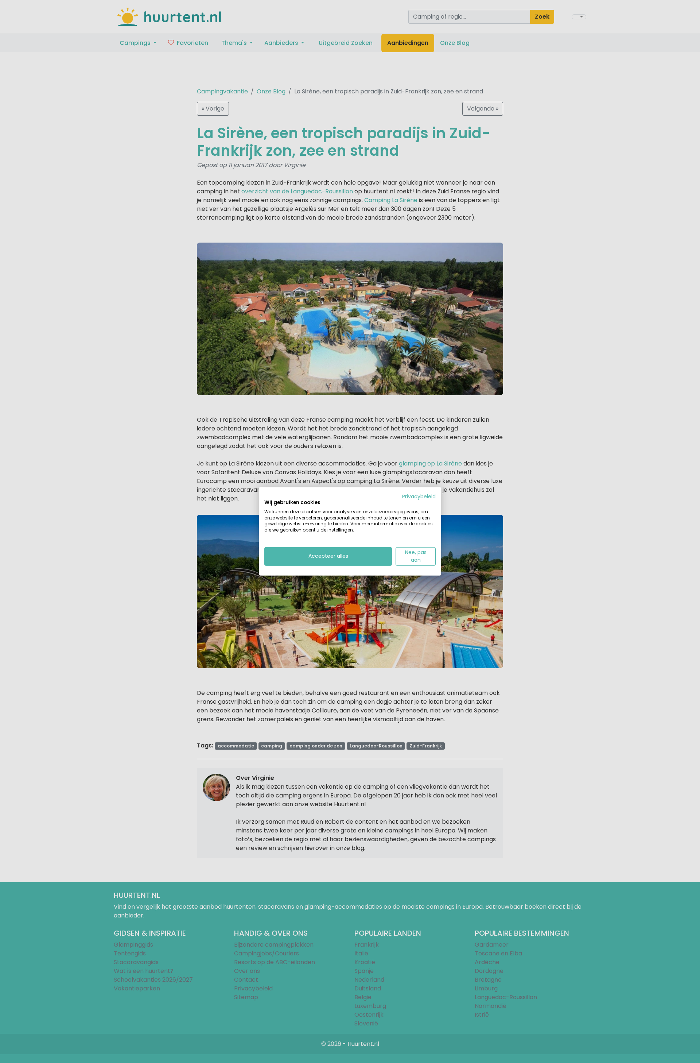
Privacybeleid (419, 496)
